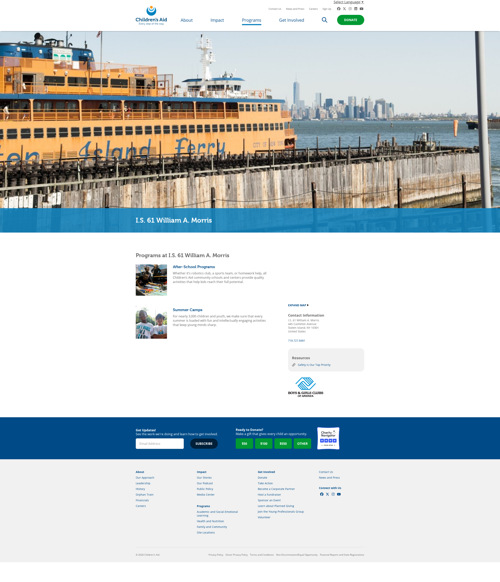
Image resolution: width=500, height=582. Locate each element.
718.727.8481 (296, 340)
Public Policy (205, 489)
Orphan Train (145, 494)
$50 (244, 443)
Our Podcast (205, 483)
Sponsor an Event (269, 500)
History (140, 489)
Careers (313, 9)
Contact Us (275, 9)
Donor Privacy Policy (237, 554)
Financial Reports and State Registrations (342, 554)
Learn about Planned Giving (276, 506)
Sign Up (326, 9)
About (187, 20)
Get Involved (291, 20)
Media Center (206, 494)
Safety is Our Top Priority (314, 365)
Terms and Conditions (262, 554)
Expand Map (297, 305)
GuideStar (353, 438)
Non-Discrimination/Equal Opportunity (297, 554)
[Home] (151, 15)
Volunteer (264, 517)
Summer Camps (187, 310)
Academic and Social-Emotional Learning (217, 513)
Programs (251, 20)
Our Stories (204, 477)
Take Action (265, 483)
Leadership (143, 483)
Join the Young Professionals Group (281, 511)
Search (324, 20)
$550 (283, 443)
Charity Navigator (328, 438)
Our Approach (145, 477)
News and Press (295, 9)
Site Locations (206, 532)
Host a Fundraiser (269, 494)
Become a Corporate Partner (276, 489)
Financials (142, 500)
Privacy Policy (216, 554)
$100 (263, 443)
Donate (350, 20)
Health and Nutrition (210, 521)
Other (302, 443)
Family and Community (212, 527)
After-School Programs (194, 267)
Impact (217, 20)
